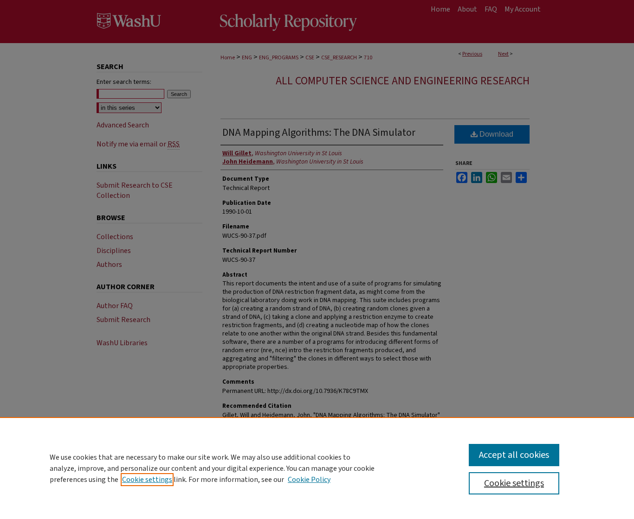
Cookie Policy (309, 480)
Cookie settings (147, 480)
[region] (317, 468)
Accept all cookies (514, 455)
